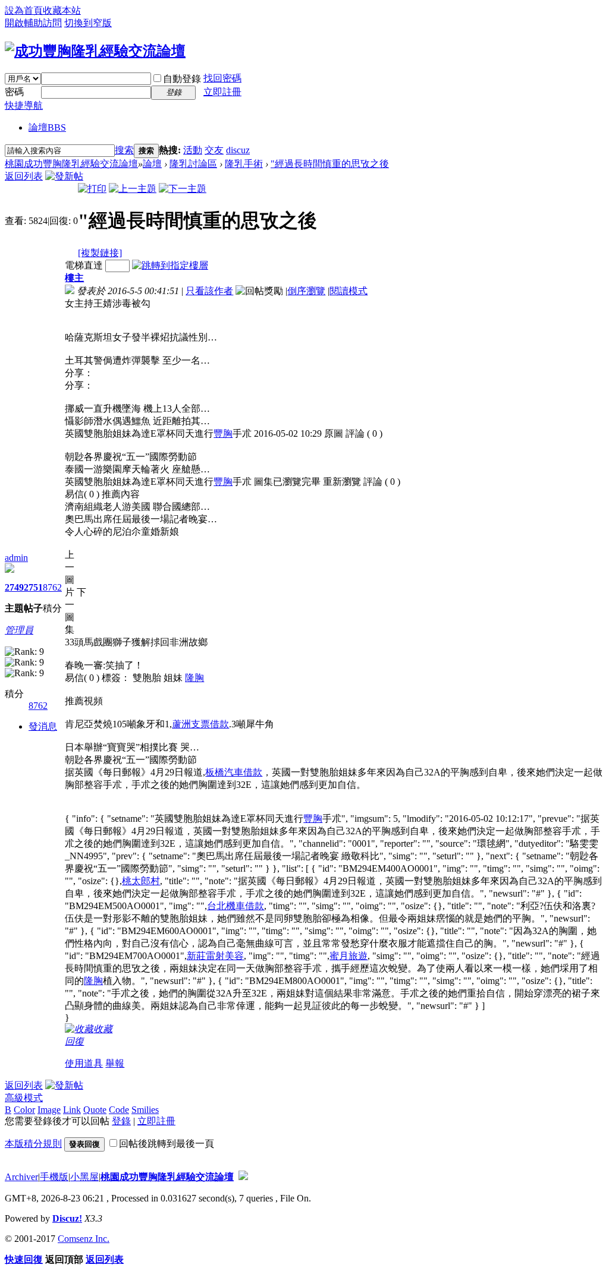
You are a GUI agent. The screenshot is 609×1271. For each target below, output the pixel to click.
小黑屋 (84, 1177)
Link (72, 1110)
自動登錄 (182, 79)
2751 (33, 587)
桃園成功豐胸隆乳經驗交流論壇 (71, 164)
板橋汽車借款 (233, 772)
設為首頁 (24, 10)
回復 (74, 1041)
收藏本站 (62, 10)
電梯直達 (84, 265)
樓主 (74, 278)
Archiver (21, 1177)
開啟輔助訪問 (33, 23)
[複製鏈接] (100, 253)
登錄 (121, 1121)
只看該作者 (209, 291)
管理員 (19, 630)
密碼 (14, 92)
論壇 (47, 127)
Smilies (145, 1110)
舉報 (114, 1063)
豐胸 (223, 433)
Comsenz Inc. (83, 1239)
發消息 (43, 726)
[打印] (92, 189)
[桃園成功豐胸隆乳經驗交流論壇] (95, 51)
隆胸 (194, 678)
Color (24, 1110)
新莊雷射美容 (215, 956)
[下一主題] (182, 189)
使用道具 (84, 1063)
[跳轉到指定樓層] (170, 265)
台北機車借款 (235, 906)
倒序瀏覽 (306, 291)
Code (119, 1110)
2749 (14, 587)
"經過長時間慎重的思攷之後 (330, 164)
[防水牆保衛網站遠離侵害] (243, 1177)
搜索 (124, 150)
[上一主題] (132, 189)
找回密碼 (222, 78)
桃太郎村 (141, 881)
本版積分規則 (33, 1143)
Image (49, 1110)
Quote (94, 1110)
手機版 (54, 1177)
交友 (214, 150)
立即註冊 (222, 92)
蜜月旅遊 (348, 956)
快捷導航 (24, 105)
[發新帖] (64, 176)
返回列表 (24, 176)
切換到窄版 (88, 23)
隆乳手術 (244, 164)
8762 (52, 587)
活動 (192, 150)
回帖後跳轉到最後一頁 (166, 1143)
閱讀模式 (348, 291)
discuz (238, 150)
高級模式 (24, 1098)
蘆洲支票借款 (200, 724)
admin (16, 558)
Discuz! (67, 1218)
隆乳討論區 (193, 164)
